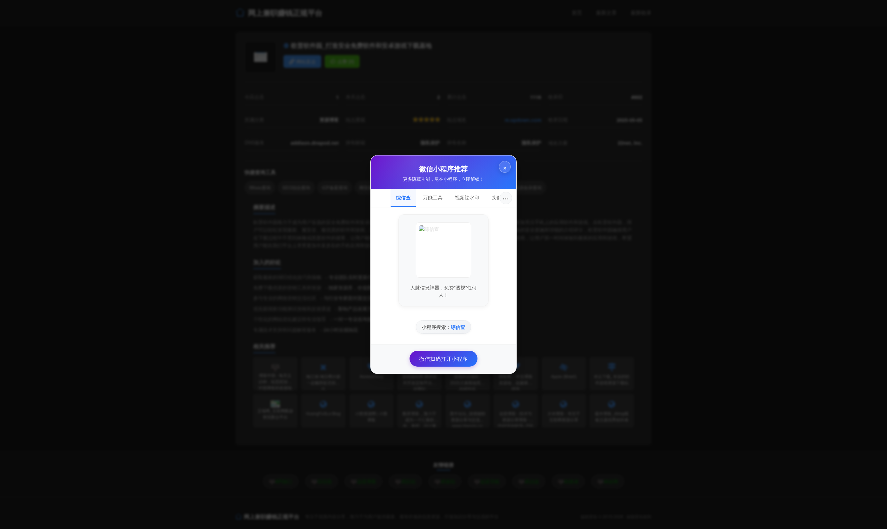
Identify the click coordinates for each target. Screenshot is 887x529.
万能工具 (432, 197)
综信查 (403, 197)
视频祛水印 (467, 197)
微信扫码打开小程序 (443, 358)
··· (506, 198)
